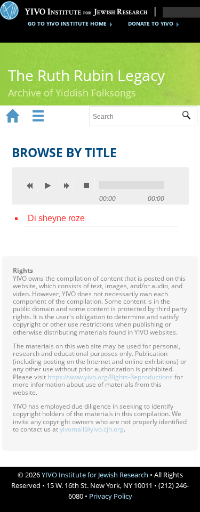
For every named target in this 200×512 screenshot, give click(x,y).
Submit (189, 117)
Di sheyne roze (56, 218)
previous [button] (32, 185)
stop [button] (89, 185)
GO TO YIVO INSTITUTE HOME (67, 23)
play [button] (50, 182)
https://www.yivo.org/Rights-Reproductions (110, 376)
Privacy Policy (110, 496)
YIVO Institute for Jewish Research (95, 475)
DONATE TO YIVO (150, 23)
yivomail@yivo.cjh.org (92, 429)
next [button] (69, 185)
